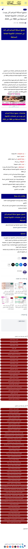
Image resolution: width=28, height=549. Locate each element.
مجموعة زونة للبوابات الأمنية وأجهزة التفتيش (14, 436)
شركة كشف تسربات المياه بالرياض (14, 387)
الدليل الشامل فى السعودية (14, 430)
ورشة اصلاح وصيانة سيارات (14, 468)
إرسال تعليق (21, 321)
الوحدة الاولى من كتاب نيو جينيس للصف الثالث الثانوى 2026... (20, 293)
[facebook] (10, 547)
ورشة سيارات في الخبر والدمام (14, 441)
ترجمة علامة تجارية (14, 342)
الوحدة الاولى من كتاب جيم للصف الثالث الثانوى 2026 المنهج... (21, 307)
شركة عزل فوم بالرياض (14, 384)
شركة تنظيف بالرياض (14, 351)
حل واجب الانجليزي (14, 369)
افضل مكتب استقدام (14, 409)
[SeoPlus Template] (22, 544)
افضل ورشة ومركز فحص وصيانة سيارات (14, 498)
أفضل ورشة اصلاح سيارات (14, 480)
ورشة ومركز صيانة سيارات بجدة (14, 462)
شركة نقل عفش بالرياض (14, 399)
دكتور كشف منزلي (14, 366)
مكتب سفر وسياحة (14, 357)
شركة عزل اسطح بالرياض (14, 390)
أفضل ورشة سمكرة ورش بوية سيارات (14, 492)
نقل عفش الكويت (14, 393)
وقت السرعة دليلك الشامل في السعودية (14, 433)
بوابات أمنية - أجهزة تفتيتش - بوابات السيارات (14, 495)
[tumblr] (5, 547)
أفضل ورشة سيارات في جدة (14, 415)
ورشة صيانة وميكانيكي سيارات (14, 456)
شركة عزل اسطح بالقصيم (14, 381)
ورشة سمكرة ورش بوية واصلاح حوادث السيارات (14, 489)
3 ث (25, 9)
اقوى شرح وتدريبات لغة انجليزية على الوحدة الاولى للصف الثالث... (8, 307)
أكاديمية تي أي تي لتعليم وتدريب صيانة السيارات (14, 519)
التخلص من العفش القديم (14, 396)
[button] (20, 264)
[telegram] (20, 547)
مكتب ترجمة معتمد (14, 339)
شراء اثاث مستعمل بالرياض (14, 354)
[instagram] (18, 547)
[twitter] (15, 547)
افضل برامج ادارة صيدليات (14, 372)
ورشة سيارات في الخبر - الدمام (14, 483)
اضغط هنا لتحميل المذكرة (20, 227)
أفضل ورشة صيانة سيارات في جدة (14, 453)
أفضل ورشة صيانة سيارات (14, 513)
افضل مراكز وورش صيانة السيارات (14, 439)
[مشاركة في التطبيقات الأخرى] (9, 264)
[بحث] (2, 3)
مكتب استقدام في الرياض (14, 418)
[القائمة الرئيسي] (26, 3)
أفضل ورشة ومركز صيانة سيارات (14, 471)
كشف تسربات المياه (14, 378)
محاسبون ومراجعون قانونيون (14, 427)
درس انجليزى (7, 544)
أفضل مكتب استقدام (14, 412)
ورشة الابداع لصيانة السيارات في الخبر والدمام (14, 444)
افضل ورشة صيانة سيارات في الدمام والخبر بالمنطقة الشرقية (14, 501)
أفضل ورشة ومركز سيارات (14, 447)
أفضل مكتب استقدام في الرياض (14, 421)
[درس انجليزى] (14, 3)
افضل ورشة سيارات (14, 504)
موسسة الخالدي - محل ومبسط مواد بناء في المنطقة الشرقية (14, 486)
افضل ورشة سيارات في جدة (14, 465)
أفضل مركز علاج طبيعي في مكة (14, 522)
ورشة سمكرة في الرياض (14, 450)
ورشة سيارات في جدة (14, 459)
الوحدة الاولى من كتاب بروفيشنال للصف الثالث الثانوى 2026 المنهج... (8, 293)
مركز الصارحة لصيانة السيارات (14, 477)
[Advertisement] (14, 56)
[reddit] (7, 547)
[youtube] (13, 547)
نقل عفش (14, 348)
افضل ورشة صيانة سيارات (14, 507)
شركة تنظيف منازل (14, 375)
